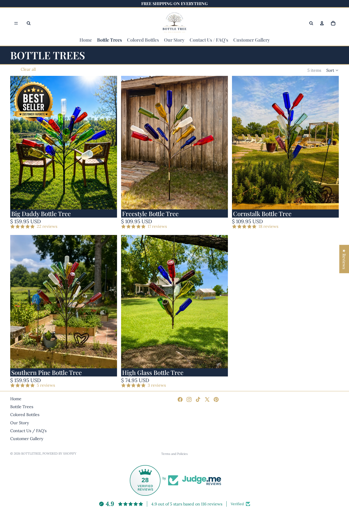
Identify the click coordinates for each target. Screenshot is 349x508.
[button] (332, 70)
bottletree (31, 453)
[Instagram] (189, 399)
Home (15, 398)
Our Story (19, 422)
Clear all (28, 69)
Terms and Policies (174, 454)
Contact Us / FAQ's (28, 430)
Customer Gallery (26, 438)
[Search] (28, 23)
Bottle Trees (21, 406)
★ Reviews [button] (344, 259)
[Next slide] (109, 142)
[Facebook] (180, 399)
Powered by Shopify (59, 453)
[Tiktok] (198, 399)
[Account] (322, 23)
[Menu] (16, 23)
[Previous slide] (18, 142)
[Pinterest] (216, 399)
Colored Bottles (24, 414)
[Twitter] (207, 399)
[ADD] (109, 201)
